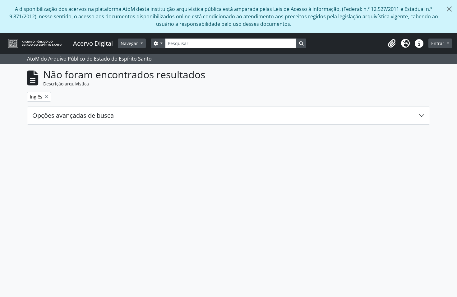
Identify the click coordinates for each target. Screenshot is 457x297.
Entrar (438, 43)
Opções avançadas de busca (73, 115)
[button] (392, 43)
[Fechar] (449, 9)
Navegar (130, 43)
